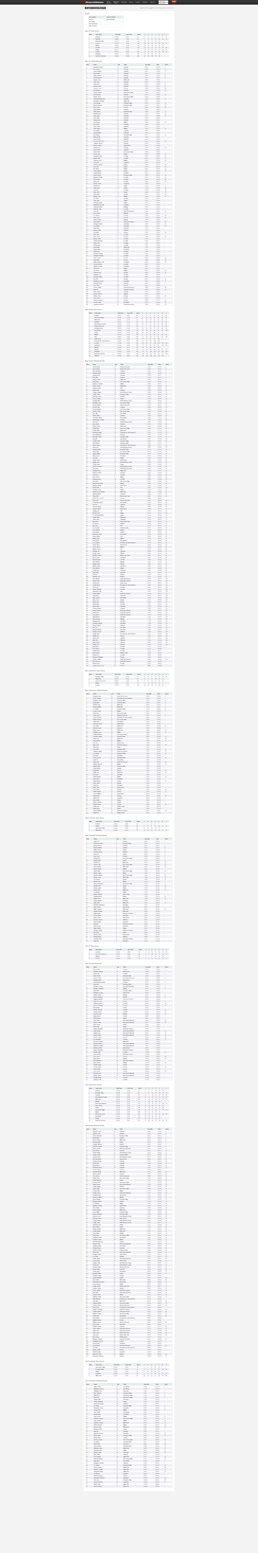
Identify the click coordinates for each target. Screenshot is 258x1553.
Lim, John (95, 458)
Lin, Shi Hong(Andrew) (98, 515)
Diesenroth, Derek (97, 534)
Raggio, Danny (96, 563)
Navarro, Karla (96, 1243)
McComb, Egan (96, 559)
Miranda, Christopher (98, 657)
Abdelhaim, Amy (98, 1391)
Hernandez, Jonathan (99, 101)
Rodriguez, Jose (97, 732)
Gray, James (96, 648)
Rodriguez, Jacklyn (98, 992)
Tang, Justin (97, 187)
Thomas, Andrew (97, 608)
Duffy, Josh (95, 500)
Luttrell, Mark (96, 570)
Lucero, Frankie (97, 711)
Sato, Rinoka (96, 1207)
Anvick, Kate (96, 1163)
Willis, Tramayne (98, 909)
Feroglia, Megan (97, 1077)
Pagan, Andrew (97, 781)
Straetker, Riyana (97, 1250)
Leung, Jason (96, 715)
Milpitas (97, 45)
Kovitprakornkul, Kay (98, 1341)
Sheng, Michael (97, 776)
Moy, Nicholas (96, 561)
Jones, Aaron (96, 519)
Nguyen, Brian (96, 766)
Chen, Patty (96, 1026)
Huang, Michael (97, 173)
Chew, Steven (97, 149)
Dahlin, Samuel (97, 75)
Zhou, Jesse (97, 115)
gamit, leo (96, 289)
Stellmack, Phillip (97, 485)
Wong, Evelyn (96, 1343)
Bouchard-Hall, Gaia (98, 1241)
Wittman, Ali (96, 1395)
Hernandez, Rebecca (98, 1356)
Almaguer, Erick (96, 470)
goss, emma (96, 1337)
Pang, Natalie (96, 1212)
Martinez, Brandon (97, 764)
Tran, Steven (96, 789)
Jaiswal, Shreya (97, 1248)
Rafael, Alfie (96, 770)
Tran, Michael (97, 103)
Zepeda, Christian (98, 911)
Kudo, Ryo (96, 941)
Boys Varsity (92, 21)
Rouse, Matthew (98, 847)
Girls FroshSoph (111, 19)
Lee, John (96, 198)
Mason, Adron (97, 158)
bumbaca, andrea (98, 1043)
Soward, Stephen (97, 589)
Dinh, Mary (95, 1301)
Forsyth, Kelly (96, 1190)
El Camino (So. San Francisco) (102, 341)
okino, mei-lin (96, 1150)
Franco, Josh (97, 154)
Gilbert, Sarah (97, 1386)
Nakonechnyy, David (98, 483)
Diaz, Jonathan (97, 921)
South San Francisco (101, 56)
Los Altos (98, 47)
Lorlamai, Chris (97, 272)
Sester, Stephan (97, 71)
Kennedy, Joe (96, 551)
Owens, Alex (97, 73)
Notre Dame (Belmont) (128, 986)
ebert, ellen (95, 1292)
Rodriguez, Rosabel (99, 1463)
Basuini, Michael (97, 706)
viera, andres (96, 614)
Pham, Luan (96, 738)
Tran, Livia (96, 1480)
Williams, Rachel (97, 1322)
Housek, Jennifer (98, 1439)
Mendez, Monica (98, 1429)
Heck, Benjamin (96, 371)
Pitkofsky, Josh (96, 576)
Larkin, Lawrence (98, 293)
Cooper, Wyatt (96, 464)
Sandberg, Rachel (97, 1237)
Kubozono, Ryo (97, 86)
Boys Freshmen (93, 25)
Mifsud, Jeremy (96, 566)
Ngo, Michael (96, 443)
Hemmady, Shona (97, 1167)
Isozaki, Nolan (96, 585)
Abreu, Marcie (97, 1062)
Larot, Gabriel (96, 527)
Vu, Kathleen (96, 1203)
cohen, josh (95, 474)
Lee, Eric (95, 504)
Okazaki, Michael (97, 629)
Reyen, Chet (96, 390)
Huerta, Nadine (96, 1152)
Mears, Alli (96, 1397)
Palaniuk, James (97, 388)
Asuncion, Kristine (98, 1482)
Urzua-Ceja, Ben (97, 717)
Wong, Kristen (97, 1016)
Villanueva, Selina (98, 1047)
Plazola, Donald (96, 379)
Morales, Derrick (97, 631)
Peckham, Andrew (98, 202)
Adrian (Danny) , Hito (99, 262)
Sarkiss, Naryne (97, 1035)
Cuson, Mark (97, 179)
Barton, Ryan (97, 871)
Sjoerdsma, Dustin (98, 67)
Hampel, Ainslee (97, 980)
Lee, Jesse (96, 270)
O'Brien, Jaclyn (96, 1286)
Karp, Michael (96, 568)
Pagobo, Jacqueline (97, 1309)
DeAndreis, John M (98, 281)
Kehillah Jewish (124, 652)
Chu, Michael (97, 90)
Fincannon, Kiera (97, 1218)
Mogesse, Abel (96, 426)
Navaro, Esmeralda (98, 1403)
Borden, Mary (97, 1414)
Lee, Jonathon (96, 542)
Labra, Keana (97, 1416)
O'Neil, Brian (96, 595)
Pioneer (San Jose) (99, 326)
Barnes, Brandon (98, 105)
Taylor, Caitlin (96, 1188)
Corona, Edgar (96, 593)
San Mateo (98, 53)
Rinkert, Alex (96, 451)
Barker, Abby (96, 1137)
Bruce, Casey (96, 557)
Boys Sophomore (93, 23)
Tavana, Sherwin (98, 264)
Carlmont (98, 37)
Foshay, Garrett (97, 508)
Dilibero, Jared (97, 849)
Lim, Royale (96, 753)
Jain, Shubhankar (97, 434)
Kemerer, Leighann (97, 1197)
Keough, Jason (97, 804)
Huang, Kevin (96, 808)
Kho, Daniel (96, 124)
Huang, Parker (97, 860)
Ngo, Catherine (97, 1393)
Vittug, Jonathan (97, 625)
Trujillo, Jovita (96, 1222)
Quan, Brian (96, 572)
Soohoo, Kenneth (98, 300)
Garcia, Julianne (98, 1486)
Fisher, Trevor (97, 926)
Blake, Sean (96, 787)
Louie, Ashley (96, 1324)
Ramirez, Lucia (96, 1216)
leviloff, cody (96, 806)
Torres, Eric (96, 268)
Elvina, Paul (96, 762)
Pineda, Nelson (97, 936)
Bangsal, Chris (96, 513)
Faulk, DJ (95, 759)
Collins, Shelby (96, 1258)
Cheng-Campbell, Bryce (99, 98)
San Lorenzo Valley (128, 92)
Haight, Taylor (96, 517)
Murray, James (97, 888)
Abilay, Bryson (96, 616)
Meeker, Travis (97, 877)
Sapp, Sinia (96, 1460)
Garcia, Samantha (97, 1135)
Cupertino (98, 39)
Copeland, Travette (98, 1422)
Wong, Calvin (97, 111)
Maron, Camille (96, 1148)
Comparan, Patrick (98, 843)
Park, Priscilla (97, 1420)
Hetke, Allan (96, 381)
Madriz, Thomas (98, 219)
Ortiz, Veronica (97, 1054)
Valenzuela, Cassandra (98, 1282)
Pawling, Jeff (96, 511)
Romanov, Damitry (98, 253)
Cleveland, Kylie (97, 1195)
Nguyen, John (97, 196)
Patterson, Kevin (98, 160)
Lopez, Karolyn (96, 1328)
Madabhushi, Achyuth (99, 204)
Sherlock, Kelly (97, 1452)
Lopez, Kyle (96, 82)
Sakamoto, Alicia (98, 1450)
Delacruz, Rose (97, 1294)
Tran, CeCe (96, 1334)
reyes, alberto (97, 221)
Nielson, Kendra (98, 1424)
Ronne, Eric (96, 84)
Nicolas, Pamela (97, 1229)
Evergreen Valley (100, 41)
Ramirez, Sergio (97, 728)
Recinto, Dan (96, 795)
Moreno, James (97, 145)
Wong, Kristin (96, 1165)
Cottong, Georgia (97, 1161)
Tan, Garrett (97, 879)
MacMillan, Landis (97, 402)
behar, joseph (96, 652)
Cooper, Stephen (98, 92)
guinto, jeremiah (96, 610)
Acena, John (96, 638)
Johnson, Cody (96, 411)
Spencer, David (97, 934)
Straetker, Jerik (97, 700)
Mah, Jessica (97, 1024)
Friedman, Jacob (97, 489)
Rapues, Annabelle (98, 1028)
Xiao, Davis (96, 259)
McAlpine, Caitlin (97, 1254)
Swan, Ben (95, 481)
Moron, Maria (97, 1435)
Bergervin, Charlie (98, 177)
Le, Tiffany (96, 1405)
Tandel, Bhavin (96, 768)
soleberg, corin (96, 1133)
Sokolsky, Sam (97, 885)
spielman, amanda (98, 1003)
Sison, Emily (96, 1307)
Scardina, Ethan (97, 373)
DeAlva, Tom (96, 644)
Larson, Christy (96, 1154)
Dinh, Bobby (97, 247)
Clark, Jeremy (97, 907)
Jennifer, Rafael (97, 1064)
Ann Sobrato (97, 330)
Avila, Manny (96, 532)
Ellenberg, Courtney (99, 1388)
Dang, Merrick (97, 109)
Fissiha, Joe (97, 862)
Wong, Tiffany (97, 1437)
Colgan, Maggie (96, 1186)
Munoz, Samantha (97, 1214)
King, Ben (95, 438)
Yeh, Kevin (95, 774)
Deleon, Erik (96, 602)
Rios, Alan (95, 413)
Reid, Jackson (96, 597)
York (95, 336)
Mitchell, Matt (96, 604)
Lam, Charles (97, 213)
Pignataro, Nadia (98, 1448)
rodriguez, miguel (97, 751)
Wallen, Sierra (96, 1178)
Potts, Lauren (96, 1332)
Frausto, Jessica (97, 1305)
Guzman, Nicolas (97, 506)
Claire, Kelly (96, 1252)
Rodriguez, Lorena (98, 986)
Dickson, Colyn (97, 230)
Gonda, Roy (97, 185)
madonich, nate (97, 696)
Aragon (97, 49)
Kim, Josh (95, 525)
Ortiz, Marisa (96, 1279)
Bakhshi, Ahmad (97, 494)
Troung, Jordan (97, 302)
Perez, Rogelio (97, 866)
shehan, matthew (97, 659)
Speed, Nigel (96, 606)
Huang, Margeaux (97, 1277)
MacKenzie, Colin (97, 591)
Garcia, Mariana (97, 1209)
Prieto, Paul (95, 447)
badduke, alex (97, 1033)
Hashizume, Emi (97, 1224)
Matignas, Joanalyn (97, 1339)
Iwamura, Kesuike (98, 164)
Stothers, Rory (96, 704)
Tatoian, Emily (97, 1399)
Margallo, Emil (96, 621)
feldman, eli (96, 812)
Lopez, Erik (95, 468)
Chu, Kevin (96, 162)
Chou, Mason (97, 128)
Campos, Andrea (97, 1311)
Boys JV (91, 19)
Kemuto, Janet (97, 1052)
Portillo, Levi (96, 636)
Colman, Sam (97, 245)
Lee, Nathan (97, 226)
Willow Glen (127, 79)
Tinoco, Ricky (96, 544)
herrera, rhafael (97, 287)
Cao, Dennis (97, 130)
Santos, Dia (96, 1330)
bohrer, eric (95, 587)
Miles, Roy (95, 640)
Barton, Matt (97, 151)
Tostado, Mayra (97, 1220)
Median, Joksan (97, 873)
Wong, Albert (96, 702)
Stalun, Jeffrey (96, 415)
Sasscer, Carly (96, 1182)
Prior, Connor (96, 477)
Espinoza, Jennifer (97, 1146)
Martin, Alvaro (96, 580)
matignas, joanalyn (98, 999)
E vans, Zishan (97, 915)
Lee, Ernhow (97, 122)
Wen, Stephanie (97, 1060)
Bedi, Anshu (96, 228)
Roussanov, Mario (97, 432)
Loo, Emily (95, 1256)
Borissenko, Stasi (97, 1354)
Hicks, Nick (96, 713)
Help (174, 3)
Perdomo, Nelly (96, 1351)
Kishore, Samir (97, 238)
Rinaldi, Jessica (97, 1075)
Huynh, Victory (97, 175)
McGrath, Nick (97, 113)
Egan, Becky (97, 1058)
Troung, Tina (97, 1410)
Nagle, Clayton (97, 928)
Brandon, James (97, 555)
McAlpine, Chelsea (97, 1205)
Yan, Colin (96, 166)
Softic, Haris (97, 902)
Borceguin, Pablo (97, 436)
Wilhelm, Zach (96, 462)
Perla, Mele (96, 990)
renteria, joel (96, 612)
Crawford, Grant (98, 938)
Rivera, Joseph (96, 386)
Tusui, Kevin (96, 778)
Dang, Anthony (96, 740)
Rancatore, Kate (97, 1014)
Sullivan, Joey (97, 898)
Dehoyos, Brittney (97, 1201)
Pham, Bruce (96, 540)
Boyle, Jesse (96, 599)
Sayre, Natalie (97, 1030)
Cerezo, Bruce (96, 547)
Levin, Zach (96, 856)
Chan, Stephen (97, 171)
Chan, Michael (96, 530)
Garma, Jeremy (97, 757)
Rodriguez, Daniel (98, 223)
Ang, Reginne (96, 1318)
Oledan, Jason (96, 553)
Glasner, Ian (96, 655)
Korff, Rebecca (97, 1018)
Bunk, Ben (95, 377)
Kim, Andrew (97, 134)
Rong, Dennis (97, 137)
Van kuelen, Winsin (97, 417)
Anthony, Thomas (97, 472)
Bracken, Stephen (98, 875)
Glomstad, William (98, 207)
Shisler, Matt (96, 428)
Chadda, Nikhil (96, 441)
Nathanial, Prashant (98, 255)
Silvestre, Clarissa (98, 1475)
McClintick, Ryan (98, 283)
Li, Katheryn (97, 1473)
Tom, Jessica (96, 1176)
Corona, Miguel (97, 793)
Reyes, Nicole (97, 975)
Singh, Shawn (96, 642)
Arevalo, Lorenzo (98, 919)
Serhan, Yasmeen (98, 1009)
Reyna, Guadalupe (98, 997)
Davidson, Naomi (97, 1275)
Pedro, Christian (97, 398)
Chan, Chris (96, 192)
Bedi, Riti (96, 1431)
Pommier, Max (96, 407)
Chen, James (97, 126)
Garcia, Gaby (96, 1260)
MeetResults (108, 2)
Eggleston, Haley (97, 1296)
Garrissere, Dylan (97, 723)
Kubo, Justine (96, 1226)
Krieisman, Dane (97, 479)
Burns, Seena (97, 291)
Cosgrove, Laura (97, 1239)
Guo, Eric (96, 279)
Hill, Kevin (95, 574)
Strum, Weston (96, 366)
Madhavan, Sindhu (98, 1045)
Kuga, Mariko (96, 1233)
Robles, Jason (97, 296)
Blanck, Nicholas (97, 802)
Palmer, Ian (96, 181)
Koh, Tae (95, 627)
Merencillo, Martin (98, 276)
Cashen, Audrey (97, 1011)
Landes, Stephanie (98, 1401)
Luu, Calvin (96, 749)
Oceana (97, 51)
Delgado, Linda (96, 1262)
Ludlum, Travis (96, 394)
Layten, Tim (96, 841)
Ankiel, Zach (96, 721)
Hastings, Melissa (97, 1144)
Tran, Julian (96, 118)
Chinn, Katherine (97, 1180)
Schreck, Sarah (97, 1173)
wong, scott (96, 243)
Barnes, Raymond (98, 883)
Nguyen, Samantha (98, 1050)
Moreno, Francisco (97, 466)
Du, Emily (95, 1347)
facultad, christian (98, 930)
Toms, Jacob (96, 783)
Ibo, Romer (96, 168)
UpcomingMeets (116, 2)
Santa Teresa (127, 145)
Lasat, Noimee (96, 1345)
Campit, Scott (96, 633)
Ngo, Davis (95, 521)
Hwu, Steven (96, 424)
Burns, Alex (96, 747)
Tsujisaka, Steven (98, 143)
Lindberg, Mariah (97, 1303)
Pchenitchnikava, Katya (99, 982)
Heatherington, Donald (98, 419)
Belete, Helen (97, 1484)
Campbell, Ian (97, 858)
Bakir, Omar (96, 745)
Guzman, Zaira (96, 1157)
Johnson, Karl (97, 864)
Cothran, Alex (96, 583)
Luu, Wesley (97, 892)
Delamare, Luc (97, 274)
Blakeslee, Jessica (98, 1433)
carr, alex (96, 190)
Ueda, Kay (95, 785)
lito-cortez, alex (96, 661)
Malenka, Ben (96, 663)
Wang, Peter (97, 251)
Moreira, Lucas (97, 183)
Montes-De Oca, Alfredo (99, 491)
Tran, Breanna (97, 1446)
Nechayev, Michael (97, 623)
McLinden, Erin (97, 1073)
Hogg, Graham (96, 536)
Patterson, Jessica (98, 1418)
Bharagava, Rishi (98, 156)
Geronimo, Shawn (98, 852)
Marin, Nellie (97, 1454)
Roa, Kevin (95, 422)
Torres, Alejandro (97, 409)
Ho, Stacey (96, 1441)
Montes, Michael (98, 894)
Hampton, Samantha (99, 988)
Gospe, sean (97, 147)
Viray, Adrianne (96, 1298)
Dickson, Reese (98, 845)
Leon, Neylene (97, 1456)
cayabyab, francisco (99, 304)
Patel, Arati (96, 984)
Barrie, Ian (96, 854)
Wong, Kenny (97, 120)
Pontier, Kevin (97, 890)
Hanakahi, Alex (96, 400)
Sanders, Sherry (97, 1288)
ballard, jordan (97, 913)
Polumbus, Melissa (98, 971)
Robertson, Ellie (97, 1079)
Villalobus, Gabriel (98, 266)
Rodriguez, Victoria (98, 1408)
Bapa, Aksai (96, 646)
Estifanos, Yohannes (98, 383)
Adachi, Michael (97, 900)
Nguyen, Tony (97, 79)
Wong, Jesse (96, 455)
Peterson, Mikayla (98, 1458)
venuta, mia (96, 973)
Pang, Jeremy (96, 619)
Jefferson (96, 355)
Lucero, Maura (96, 1290)
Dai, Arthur (95, 755)
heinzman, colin (97, 209)
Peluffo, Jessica (97, 994)
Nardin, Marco (96, 650)
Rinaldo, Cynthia (97, 1326)
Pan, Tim (95, 742)
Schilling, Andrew (98, 896)
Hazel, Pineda (97, 1069)
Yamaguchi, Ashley (98, 1471)
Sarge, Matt (95, 496)
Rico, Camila (97, 1412)
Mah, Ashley (96, 1007)
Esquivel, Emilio (96, 449)
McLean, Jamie (97, 1427)
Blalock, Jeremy (97, 549)
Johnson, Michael (98, 240)
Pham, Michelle (96, 1199)
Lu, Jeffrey (95, 709)
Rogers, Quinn (97, 96)
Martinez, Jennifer (98, 1469)
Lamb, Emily (96, 1235)
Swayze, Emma (97, 1022)
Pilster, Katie (97, 1444)
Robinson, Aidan (97, 719)
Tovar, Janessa (96, 1284)
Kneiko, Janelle (96, 1349)
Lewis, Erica (96, 1020)
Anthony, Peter (96, 375)
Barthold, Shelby (97, 1273)
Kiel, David (96, 932)
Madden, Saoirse (97, 1320)
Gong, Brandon (97, 132)
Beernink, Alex (97, 94)
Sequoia (96, 349)
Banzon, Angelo (97, 868)
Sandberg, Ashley (97, 1245)
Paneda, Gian (97, 881)
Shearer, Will (96, 487)
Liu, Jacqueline (97, 1039)
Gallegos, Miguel (97, 392)
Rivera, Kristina (96, 1140)
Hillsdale (126, 207)
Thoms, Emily (96, 1271)
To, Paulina (96, 1465)
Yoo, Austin (96, 232)
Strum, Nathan (96, 369)
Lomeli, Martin (96, 430)
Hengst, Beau (97, 249)
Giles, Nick (96, 234)
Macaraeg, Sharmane (99, 1477)
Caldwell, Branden (97, 734)
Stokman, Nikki (96, 1142)
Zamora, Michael (97, 405)
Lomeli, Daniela (96, 1231)
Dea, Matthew (96, 578)
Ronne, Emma (96, 1269)
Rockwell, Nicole (97, 1171)
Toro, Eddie (96, 726)
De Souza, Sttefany (98, 1041)
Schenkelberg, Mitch (98, 502)
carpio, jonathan (97, 810)
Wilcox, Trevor (97, 917)
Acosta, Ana (96, 1265)
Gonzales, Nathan (97, 736)
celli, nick (96, 924)
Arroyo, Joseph (97, 698)
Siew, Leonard (97, 139)
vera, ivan (96, 211)
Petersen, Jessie (97, 1131)
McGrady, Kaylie (97, 1159)
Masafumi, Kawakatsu (99, 904)
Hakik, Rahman (97, 791)
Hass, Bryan (96, 800)
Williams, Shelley (97, 1313)
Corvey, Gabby (97, 1467)
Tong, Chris (96, 200)
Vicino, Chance (96, 445)
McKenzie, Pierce (97, 396)
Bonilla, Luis (96, 772)
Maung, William (96, 453)
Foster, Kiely (96, 1315)
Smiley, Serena (96, 1184)
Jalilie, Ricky (96, 798)
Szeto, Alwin (96, 194)
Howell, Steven (96, 460)
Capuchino (126, 183)
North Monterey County (100, 324)
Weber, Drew (96, 730)
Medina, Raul (96, 538)
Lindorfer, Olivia (96, 1267)
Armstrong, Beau (98, 77)
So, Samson (96, 523)
